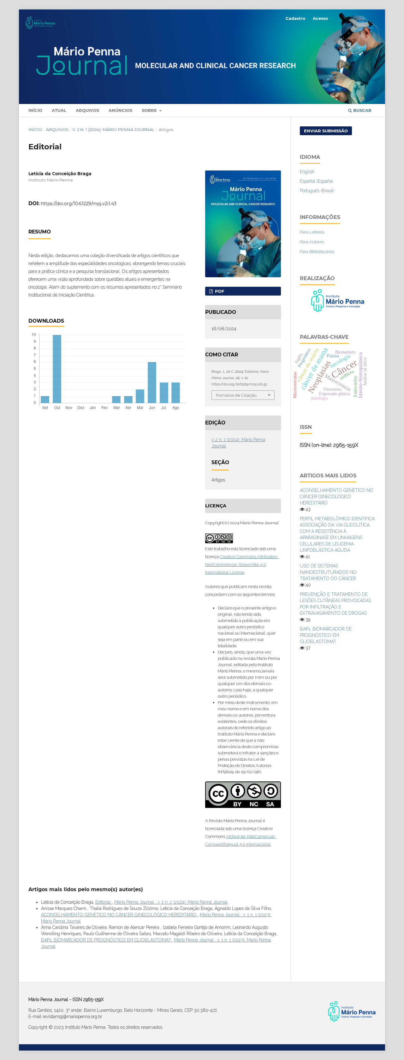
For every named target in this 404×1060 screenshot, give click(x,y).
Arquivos (87, 110)
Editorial (103, 902)
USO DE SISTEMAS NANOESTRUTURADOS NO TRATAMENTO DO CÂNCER (328, 572)
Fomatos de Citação (236, 395)
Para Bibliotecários (317, 251)
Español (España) (316, 181)
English (307, 171)
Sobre (150, 110)
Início (35, 110)
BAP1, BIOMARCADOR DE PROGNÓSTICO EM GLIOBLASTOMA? (106, 939)
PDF (219, 291)
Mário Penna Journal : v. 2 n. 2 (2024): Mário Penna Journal (171, 902)
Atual (59, 110)
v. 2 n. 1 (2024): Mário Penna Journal (113, 129)
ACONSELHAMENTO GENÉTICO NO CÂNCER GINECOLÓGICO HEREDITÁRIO (119, 914)
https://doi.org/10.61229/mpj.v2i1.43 (78, 203)
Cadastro (296, 18)
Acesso (320, 18)
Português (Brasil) (317, 190)
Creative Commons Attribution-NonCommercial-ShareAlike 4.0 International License (242, 564)
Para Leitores (312, 232)
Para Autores (312, 241)
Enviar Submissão (326, 130)
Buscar (361, 110)
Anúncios (120, 110)
